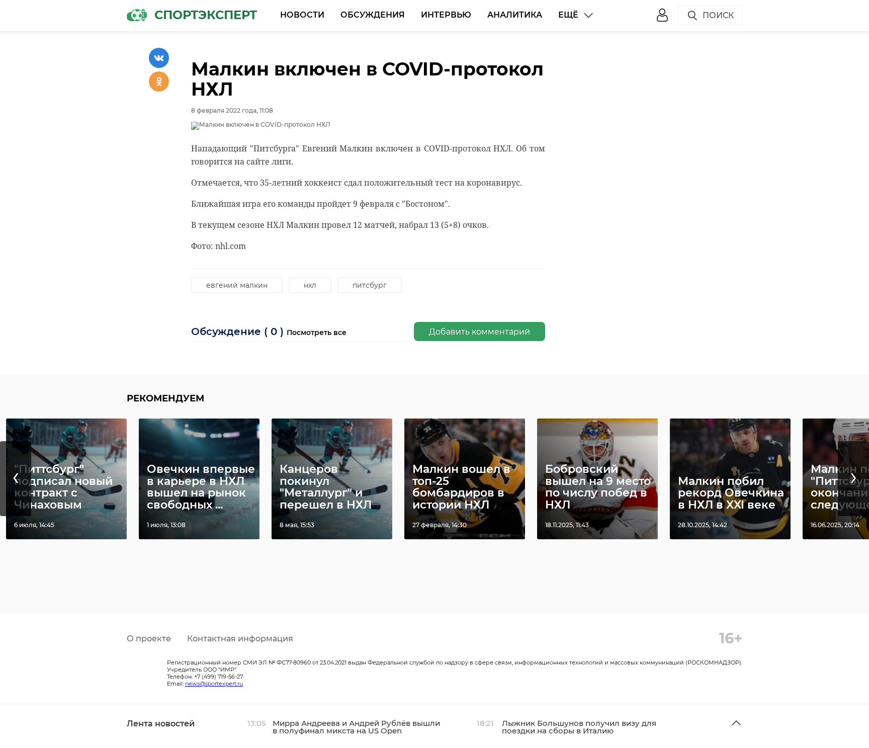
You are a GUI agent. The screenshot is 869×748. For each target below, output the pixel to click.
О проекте (149, 638)
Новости (302, 15)
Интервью (446, 15)
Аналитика (514, 15)
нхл (310, 285)
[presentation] (15, 478)
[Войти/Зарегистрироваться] (662, 15)
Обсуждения (372, 15)
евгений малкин (237, 285)
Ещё (568, 15)
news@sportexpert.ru (214, 683)
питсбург (370, 285)
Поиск (718, 15)
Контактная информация (240, 638)
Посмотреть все (316, 332)
